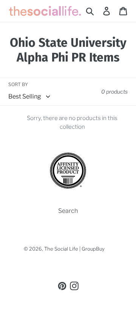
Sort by (18, 84)
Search (68, 210)
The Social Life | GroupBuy (74, 249)
